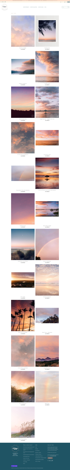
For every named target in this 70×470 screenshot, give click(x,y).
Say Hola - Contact (38, 452)
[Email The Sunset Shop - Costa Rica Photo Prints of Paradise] (48, 460)
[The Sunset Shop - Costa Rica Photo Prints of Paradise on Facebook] (49, 460)
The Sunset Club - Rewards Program (40, 457)
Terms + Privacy (37, 461)
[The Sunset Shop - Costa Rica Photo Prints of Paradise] (4, 7)
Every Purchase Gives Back (39, 459)
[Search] (68, 7)
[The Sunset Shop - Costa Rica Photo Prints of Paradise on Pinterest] (52, 460)
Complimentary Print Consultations (28, 454)
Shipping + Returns (38, 454)
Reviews (36, 448)
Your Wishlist (37, 450)
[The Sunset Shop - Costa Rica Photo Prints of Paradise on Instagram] (51, 460)
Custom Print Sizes (26, 458)
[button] (26, 7)
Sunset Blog (25, 461)
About (24, 463)
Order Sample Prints (26, 456)
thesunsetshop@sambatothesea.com (52, 0)
